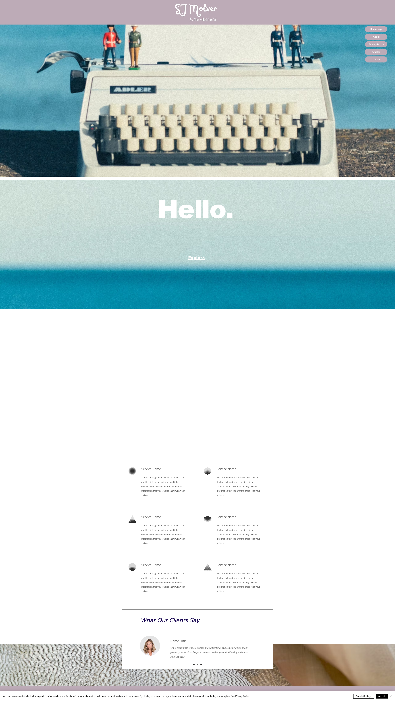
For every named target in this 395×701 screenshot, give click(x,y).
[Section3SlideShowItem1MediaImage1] (194, 664)
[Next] (267, 647)
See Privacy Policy (240, 696)
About (376, 36)
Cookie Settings (363, 696)
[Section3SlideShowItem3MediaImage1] (201, 664)
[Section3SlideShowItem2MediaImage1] (197, 664)
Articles (376, 51)
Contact (376, 59)
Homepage (376, 29)
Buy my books (376, 44)
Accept (381, 696)
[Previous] (128, 647)
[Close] (391, 696)
